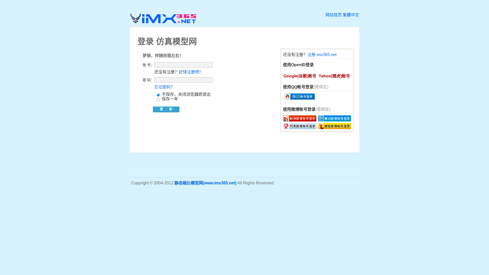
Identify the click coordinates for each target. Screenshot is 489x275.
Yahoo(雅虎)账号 (334, 76)
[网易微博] (300, 126)
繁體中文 (351, 15)
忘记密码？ (164, 87)
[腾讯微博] (334, 118)
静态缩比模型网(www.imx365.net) (205, 183)
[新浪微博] (300, 118)
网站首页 (333, 15)
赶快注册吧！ (191, 72)
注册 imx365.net (321, 54)
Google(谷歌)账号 (299, 76)
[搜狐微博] (334, 126)
